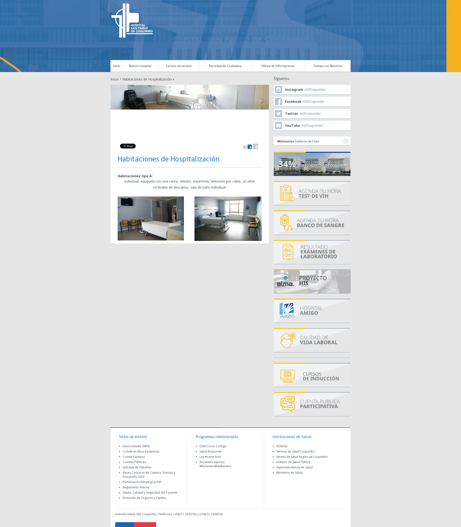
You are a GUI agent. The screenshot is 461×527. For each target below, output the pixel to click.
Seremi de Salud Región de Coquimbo (302, 457)
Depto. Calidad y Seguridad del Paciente (150, 492)
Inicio (116, 66)
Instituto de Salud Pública (293, 462)
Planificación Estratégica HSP (142, 482)
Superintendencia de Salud (294, 467)
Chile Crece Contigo (213, 446)
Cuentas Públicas (134, 462)
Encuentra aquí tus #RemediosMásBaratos (215, 464)
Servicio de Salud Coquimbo (295, 451)
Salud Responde (211, 451)
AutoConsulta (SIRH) (136, 446)
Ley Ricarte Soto (210, 457)
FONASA (282, 446)
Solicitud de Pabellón (137, 467)
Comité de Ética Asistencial (141, 451)
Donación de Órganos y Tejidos (144, 498)
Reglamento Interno (136, 487)
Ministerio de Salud (289, 473)
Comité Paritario (134, 457)
